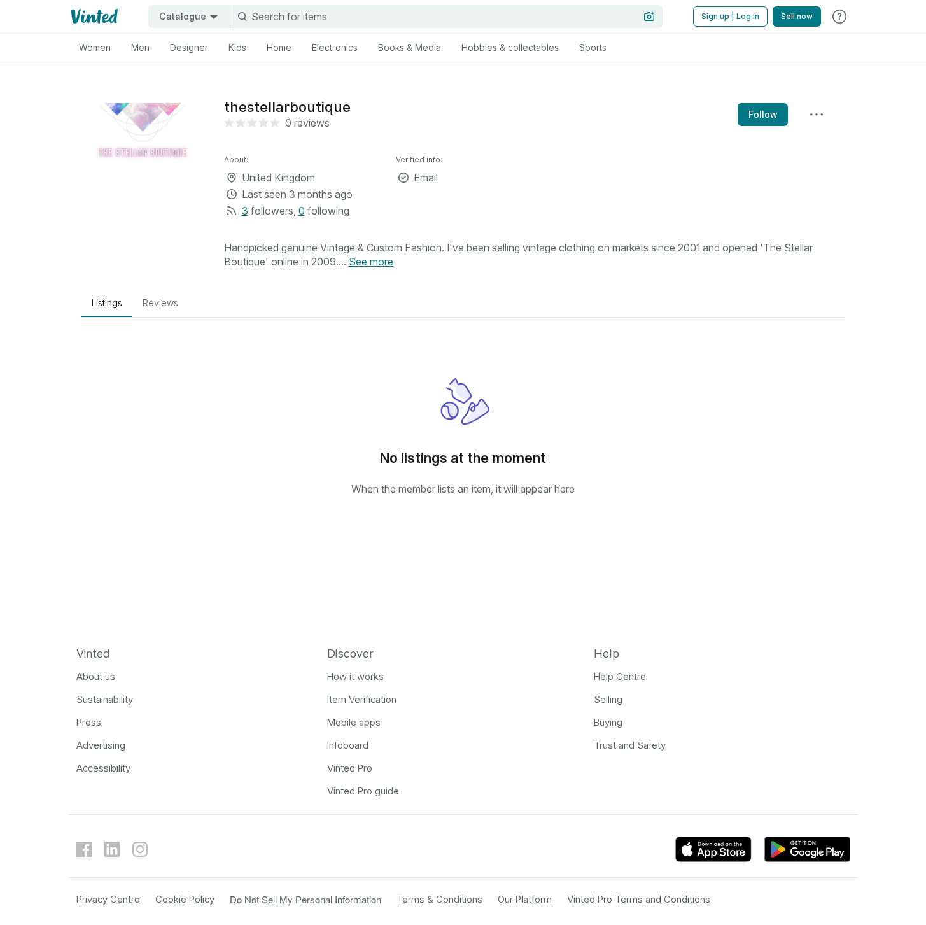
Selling (608, 699)
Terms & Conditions (439, 899)
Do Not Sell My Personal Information (305, 899)
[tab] (95, 48)
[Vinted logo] (93, 17)
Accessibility (103, 768)
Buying (608, 722)
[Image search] (649, 16)
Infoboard (347, 745)
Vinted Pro (349, 768)
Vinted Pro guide (363, 791)
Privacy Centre (108, 899)
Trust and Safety (630, 745)
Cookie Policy (184, 899)
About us (95, 676)
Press (88, 722)
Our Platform (525, 899)
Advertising (100, 745)
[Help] (839, 17)
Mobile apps (354, 722)
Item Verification (361, 699)
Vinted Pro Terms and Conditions (638, 899)
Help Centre (620, 676)
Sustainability (104, 699)
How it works (355, 676)
